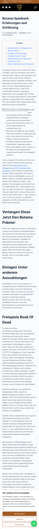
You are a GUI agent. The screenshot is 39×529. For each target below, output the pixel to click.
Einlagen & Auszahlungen (17, 53)
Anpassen (19, 519)
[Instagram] (6, 7)
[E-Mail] (9, 7)
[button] (34, 524)
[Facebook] (3, 7)
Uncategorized (7, 35)
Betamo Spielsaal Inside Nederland (21, 64)
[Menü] (35, 7)
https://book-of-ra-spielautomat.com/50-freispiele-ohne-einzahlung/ (16, 168)
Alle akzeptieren (19, 514)
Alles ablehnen (19, 524)
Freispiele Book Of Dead (17, 56)
